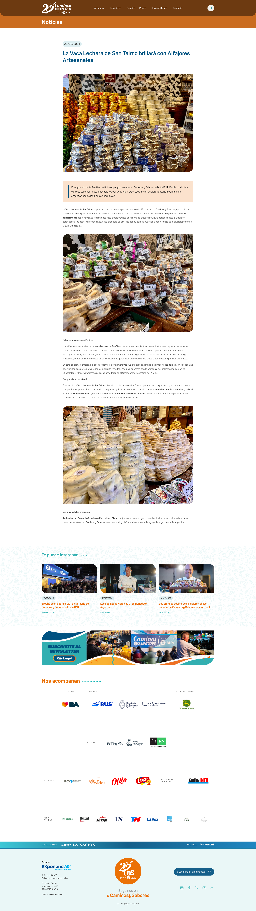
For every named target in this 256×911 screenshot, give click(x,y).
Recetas (131, 8)
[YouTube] (204, 887)
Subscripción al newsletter (191, 871)
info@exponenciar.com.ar (52, 894)
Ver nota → (48, 612)
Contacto (177, 8)
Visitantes (99, 8)
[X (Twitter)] (196, 887)
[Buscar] (211, 8)
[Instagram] (182, 887)
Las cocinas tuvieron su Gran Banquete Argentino (123, 605)
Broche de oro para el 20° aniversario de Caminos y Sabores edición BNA (65, 605)
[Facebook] (189, 887)
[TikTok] (211, 887)
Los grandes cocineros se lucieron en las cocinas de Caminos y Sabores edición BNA (184, 605)
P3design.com (133, 904)
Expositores (115, 8)
